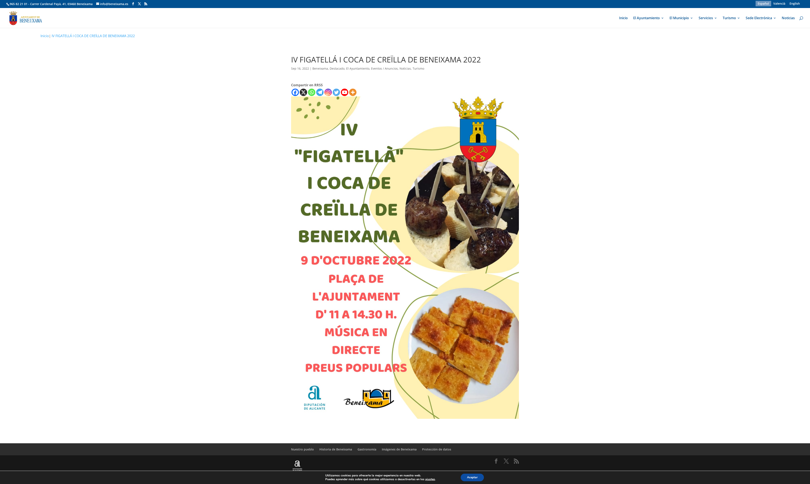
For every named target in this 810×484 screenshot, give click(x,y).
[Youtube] (344, 92)
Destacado (337, 68)
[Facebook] (295, 92)
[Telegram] (320, 92)
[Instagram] (328, 92)
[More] (352, 92)
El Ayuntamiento (646, 18)
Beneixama (320, 68)
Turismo (729, 18)
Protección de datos (436, 449)
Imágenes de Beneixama (399, 449)
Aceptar (472, 477)
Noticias (788, 18)
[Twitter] (336, 92)
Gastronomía (367, 449)
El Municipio (679, 18)
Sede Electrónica (759, 18)
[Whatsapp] (311, 92)
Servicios (706, 18)
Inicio (623, 18)
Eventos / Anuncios (384, 68)
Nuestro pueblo (302, 449)
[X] (303, 92)
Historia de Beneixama (335, 449)
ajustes (430, 479)
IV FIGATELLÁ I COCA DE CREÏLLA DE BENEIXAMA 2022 (93, 36)
